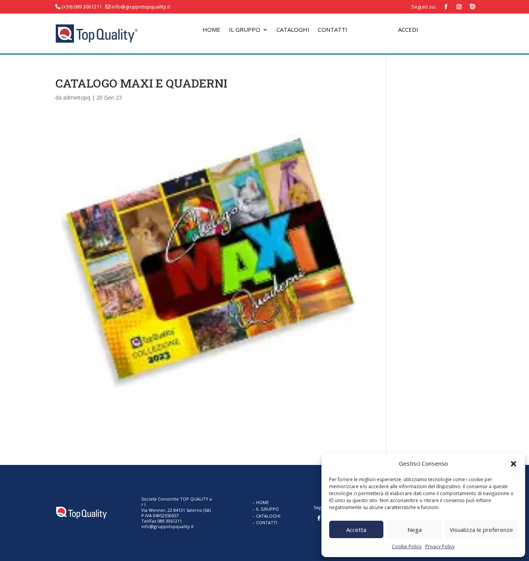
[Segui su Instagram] (459, 7)
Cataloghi (293, 30)
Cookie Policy (406, 546)
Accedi (408, 30)
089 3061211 (169, 521)
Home (211, 30)
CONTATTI (266, 522)
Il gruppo (244, 30)
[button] (513, 464)
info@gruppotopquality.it (140, 6)
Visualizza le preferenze (481, 529)
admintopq (76, 97)
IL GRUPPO (267, 509)
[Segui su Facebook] (446, 7)
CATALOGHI (268, 516)
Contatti (332, 30)
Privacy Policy (440, 546)
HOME (262, 502)
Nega (414, 529)
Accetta (356, 529)
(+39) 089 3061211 (82, 6)
